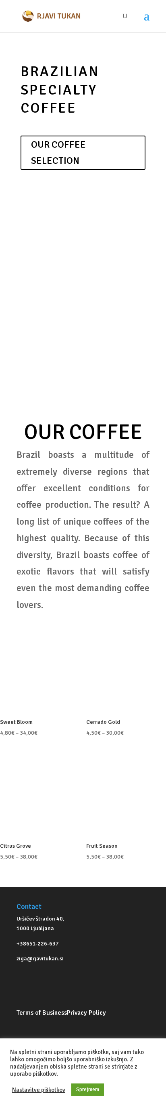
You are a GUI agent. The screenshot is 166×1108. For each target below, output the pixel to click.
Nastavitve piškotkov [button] (38, 1090)
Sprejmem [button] (87, 1089)
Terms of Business (42, 1013)
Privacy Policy (86, 1013)
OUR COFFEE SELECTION (58, 152)
